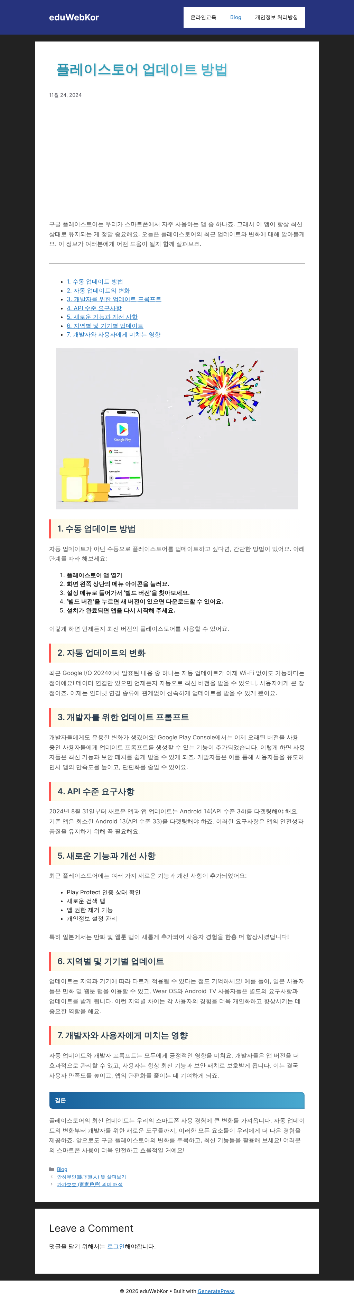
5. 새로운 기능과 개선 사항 (102, 316)
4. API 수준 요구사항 (94, 308)
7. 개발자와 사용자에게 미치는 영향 (113, 334)
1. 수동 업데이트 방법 (95, 281)
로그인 (116, 1246)
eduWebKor (74, 17)
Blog (235, 17)
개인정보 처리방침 (276, 17)
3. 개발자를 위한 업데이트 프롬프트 (114, 299)
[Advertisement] (177, 159)
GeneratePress (216, 1291)
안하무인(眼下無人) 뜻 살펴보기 (91, 1177)
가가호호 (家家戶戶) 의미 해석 (90, 1184)
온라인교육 (203, 17)
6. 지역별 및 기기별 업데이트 (105, 325)
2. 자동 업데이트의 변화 (98, 290)
